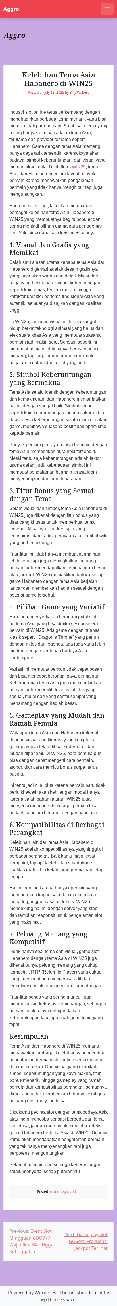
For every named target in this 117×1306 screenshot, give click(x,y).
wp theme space (58, 1299)
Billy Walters (79, 92)
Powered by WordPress (33, 1292)
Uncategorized (64, 1191)
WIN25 (79, 166)
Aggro (11, 9)
